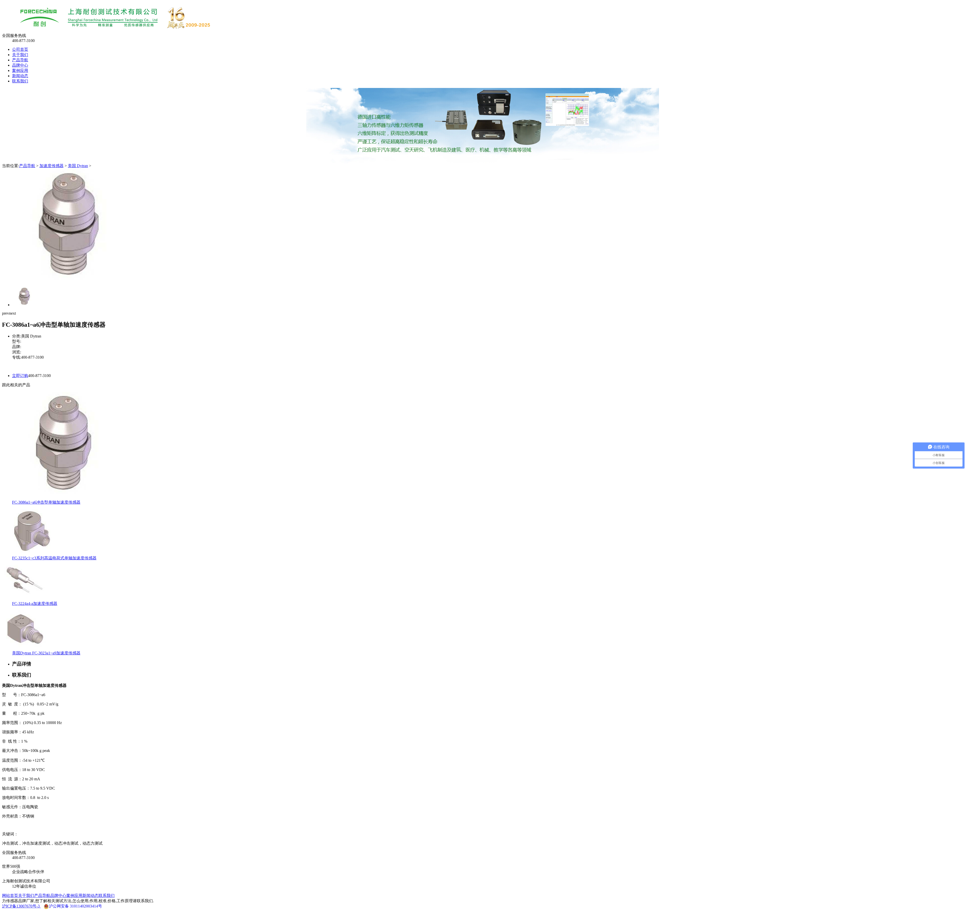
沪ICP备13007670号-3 (21, 906)
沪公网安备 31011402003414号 (75, 906)
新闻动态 (20, 76)
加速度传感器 (51, 166)
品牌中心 (20, 65)
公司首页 (20, 49)
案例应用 (20, 70)
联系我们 (20, 81)
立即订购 (20, 375)
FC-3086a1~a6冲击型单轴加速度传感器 (46, 502)
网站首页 (10, 895)
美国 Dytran (78, 166)
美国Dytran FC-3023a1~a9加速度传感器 (46, 653)
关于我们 (20, 55)
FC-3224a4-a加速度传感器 (34, 603)
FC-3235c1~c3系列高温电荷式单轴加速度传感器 (54, 558)
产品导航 (20, 60)
